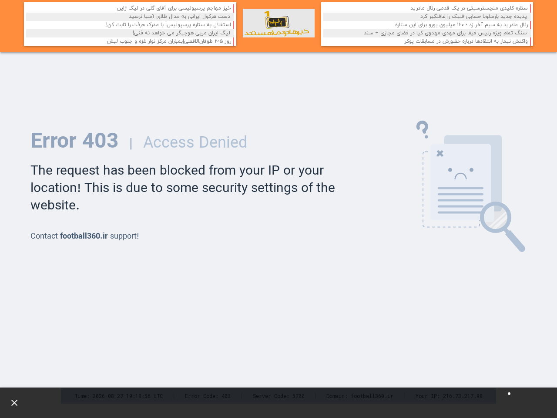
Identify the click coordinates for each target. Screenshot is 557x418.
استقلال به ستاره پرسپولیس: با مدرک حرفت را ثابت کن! (168, 25)
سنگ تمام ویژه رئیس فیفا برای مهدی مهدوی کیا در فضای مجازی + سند (445, 33)
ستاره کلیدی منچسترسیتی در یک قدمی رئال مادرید (469, 8)
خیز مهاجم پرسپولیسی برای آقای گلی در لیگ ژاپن (174, 8)
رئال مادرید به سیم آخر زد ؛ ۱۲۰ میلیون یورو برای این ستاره (461, 25)
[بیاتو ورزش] (279, 23)
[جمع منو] (10, 402)
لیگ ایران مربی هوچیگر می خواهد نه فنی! (181, 33)
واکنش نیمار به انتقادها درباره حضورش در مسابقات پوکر (466, 41)
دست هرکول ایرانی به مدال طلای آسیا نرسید (179, 17)
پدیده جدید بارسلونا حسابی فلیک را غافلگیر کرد (473, 17)
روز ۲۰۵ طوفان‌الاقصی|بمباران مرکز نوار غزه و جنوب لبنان (169, 41)
